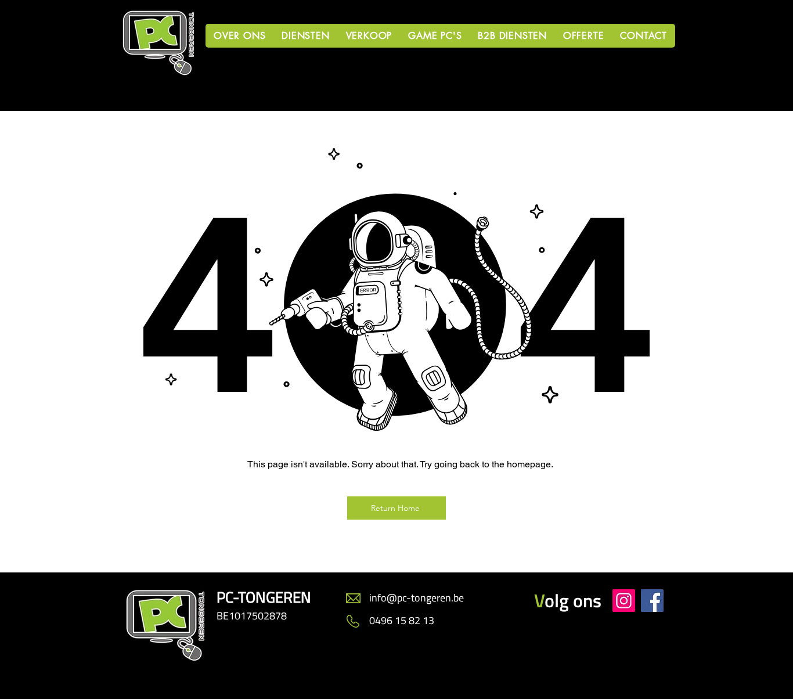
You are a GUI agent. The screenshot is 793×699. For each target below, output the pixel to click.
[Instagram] (623, 600)
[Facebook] (652, 600)
